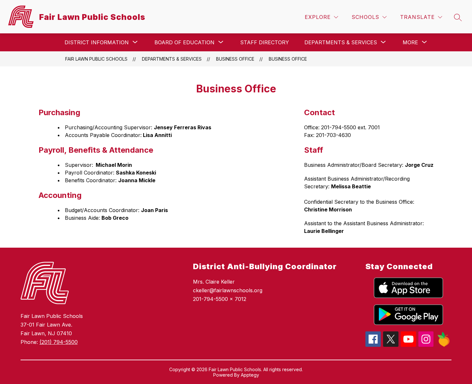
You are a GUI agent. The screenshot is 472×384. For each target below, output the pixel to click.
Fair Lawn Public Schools (96, 59)
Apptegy (250, 375)
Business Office (288, 59)
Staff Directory (264, 42)
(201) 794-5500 (58, 342)
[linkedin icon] (443, 345)
